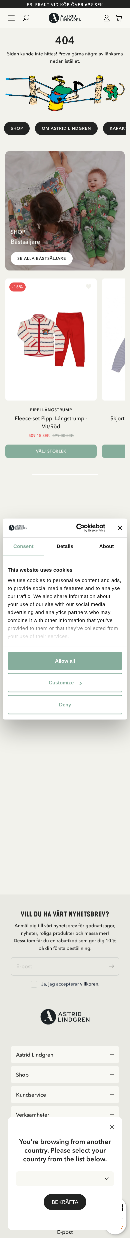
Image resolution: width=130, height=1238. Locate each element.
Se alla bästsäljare (41, 258)
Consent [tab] (23, 546)
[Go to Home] (65, 18)
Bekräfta (65, 1202)
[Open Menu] (11, 18)
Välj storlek (51, 451)
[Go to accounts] (105, 18)
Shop (17, 128)
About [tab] (106, 546)
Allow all (65, 660)
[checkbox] (34, 984)
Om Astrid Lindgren (66, 128)
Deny (65, 704)
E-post (65, 1232)
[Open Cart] (116, 18)
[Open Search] (29, 18)
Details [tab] (65, 546)
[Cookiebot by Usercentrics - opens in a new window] (78, 528)
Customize (61, 682)
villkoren (89, 984)
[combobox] (65, 1178)
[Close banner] (120, 528)
